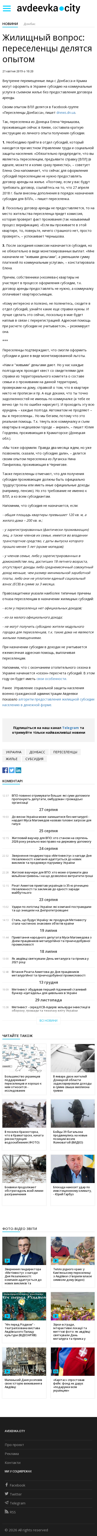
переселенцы (65, 752)
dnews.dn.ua (66, 112)
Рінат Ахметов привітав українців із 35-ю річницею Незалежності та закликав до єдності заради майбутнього (50, 889)
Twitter (16, 1494)
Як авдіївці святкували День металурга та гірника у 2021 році (50, 960)
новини (10, 23)
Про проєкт (14, 1444)
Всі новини (48, 1021)
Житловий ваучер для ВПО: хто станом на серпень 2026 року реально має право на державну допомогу (51, 839)
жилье (11, 759)
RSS (13, 1512)
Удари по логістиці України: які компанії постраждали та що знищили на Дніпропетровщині (51, 908)
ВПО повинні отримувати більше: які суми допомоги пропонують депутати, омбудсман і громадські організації (51, 799)
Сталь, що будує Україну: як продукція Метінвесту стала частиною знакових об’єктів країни (49, 921)
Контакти (12, 1462)
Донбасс (37, 752)
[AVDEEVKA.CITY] (48, 8)
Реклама (12, 1453)
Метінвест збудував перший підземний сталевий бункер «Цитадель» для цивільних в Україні (49, 991)
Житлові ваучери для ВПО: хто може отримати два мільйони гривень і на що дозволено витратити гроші (52, 874)
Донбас (30, 24)
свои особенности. (51, 678)
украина (13, 752)
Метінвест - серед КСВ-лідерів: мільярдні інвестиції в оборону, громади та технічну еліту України (51, 1008)
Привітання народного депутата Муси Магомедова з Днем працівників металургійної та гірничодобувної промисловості (52, 941)
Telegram (70, 727)
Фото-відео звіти (19, 1228)
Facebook (17, 1485)
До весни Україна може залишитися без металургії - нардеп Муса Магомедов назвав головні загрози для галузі (51, 820)
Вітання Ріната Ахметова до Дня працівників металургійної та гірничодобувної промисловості (48, 973)
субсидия (34, 759)
